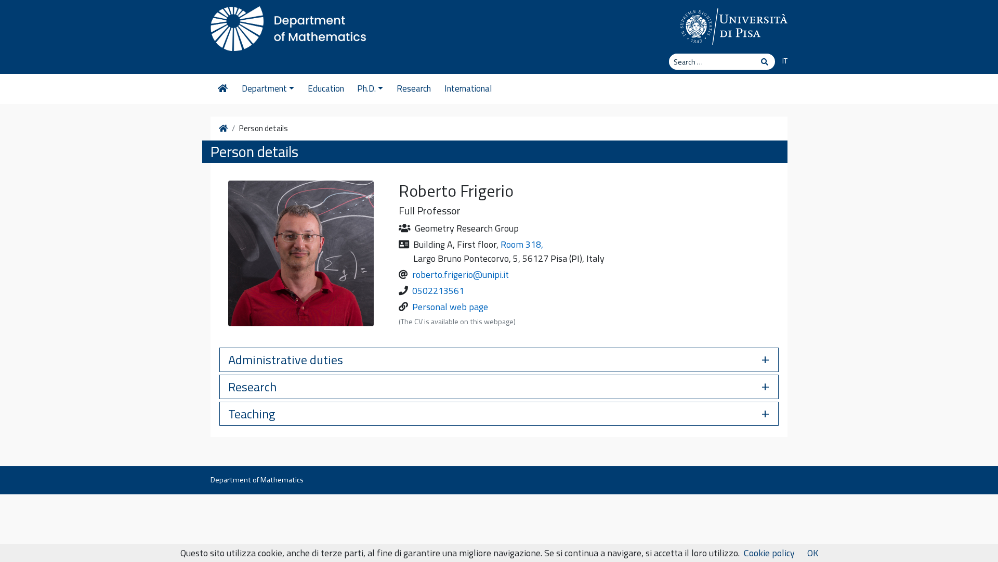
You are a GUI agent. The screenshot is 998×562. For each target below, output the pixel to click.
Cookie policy (769, 553)
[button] (499, 360)
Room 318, (522, 244)
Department (264, 88)
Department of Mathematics (257, 480)
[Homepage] (223, 89)
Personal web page (450, 307)
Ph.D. (366, 88)
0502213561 (438, 291)
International (468, 88)
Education (326, 88)
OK (812, 553)
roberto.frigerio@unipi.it (460, 274)
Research (414, 88)
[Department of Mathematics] (288, 26)
